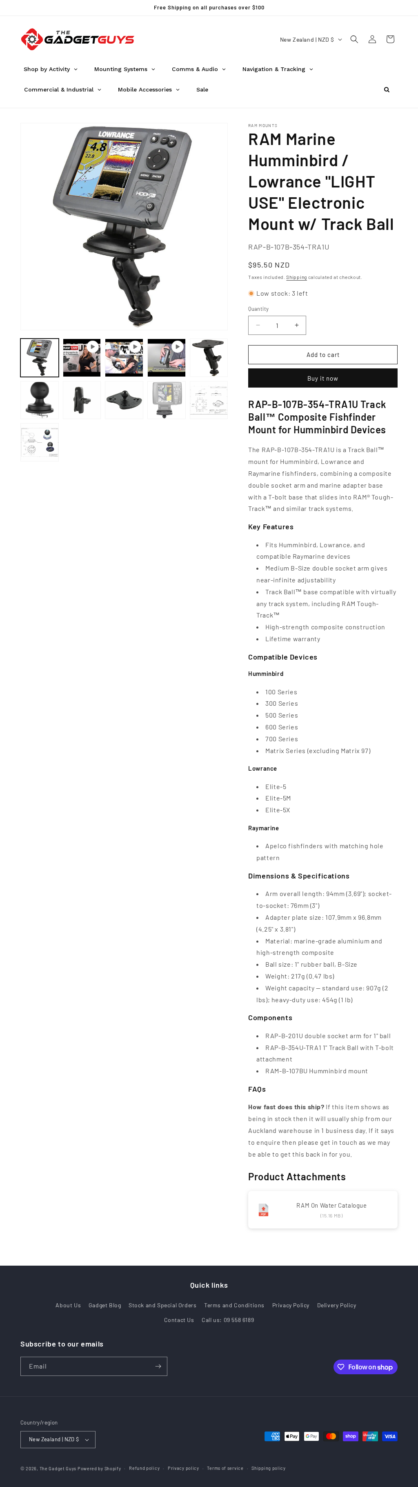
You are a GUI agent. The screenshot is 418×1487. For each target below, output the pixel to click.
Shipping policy (268, 1468)
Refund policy (144, 1468)
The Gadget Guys (58, 1468)
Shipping (296, 277)
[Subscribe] (158, 1366)
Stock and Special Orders (162, 1305)
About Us (68, 1305)
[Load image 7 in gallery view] (209, 400)
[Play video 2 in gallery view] (124, 358)
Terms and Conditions (234, 1305)
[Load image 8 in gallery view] (39, 442)
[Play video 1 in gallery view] (82, 358)
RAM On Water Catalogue (331, 1205)
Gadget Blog (105, 1305)
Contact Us (179, 1319)
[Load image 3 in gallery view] (39, 400)
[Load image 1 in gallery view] (39, 358)
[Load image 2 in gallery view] (209, 358)
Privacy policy (183, 1468)
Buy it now (322, 378)
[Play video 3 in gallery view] (166, 358)
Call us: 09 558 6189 (228, 1319)
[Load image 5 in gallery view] (124, 400)
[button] (354, 39)
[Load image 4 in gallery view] (82, 400)
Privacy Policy (290, 1305)
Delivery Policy (336, 1305)
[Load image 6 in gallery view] (166, 400)
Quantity (258, 308)
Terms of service (225, 1468)
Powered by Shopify (99, 1468)
